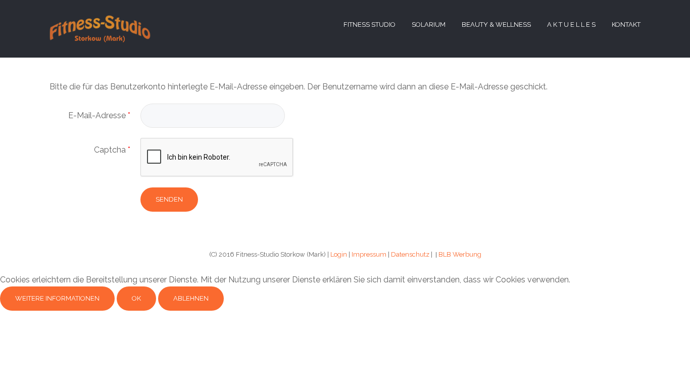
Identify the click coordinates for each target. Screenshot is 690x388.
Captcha (112, 150)
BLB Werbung (459, 254)
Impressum (369, 254)
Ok (136, 298)
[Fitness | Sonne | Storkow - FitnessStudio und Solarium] (100, 28)
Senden (169, 199)
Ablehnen (191, 298)
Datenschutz (410, 254)
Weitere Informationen (57, 298)
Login (338, 254)
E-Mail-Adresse (99, 115)
